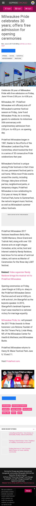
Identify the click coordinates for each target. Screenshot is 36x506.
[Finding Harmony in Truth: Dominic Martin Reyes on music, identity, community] (4, 451)
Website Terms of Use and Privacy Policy (14, 483)
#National (18, 58)
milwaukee (6, 406)
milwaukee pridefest (19, 406)
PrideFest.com (13, 361)
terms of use (8, 504)
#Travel (4, 56)
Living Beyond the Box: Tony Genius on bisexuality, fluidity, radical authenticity (21, 433)
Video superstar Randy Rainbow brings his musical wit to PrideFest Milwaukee (16, 275)
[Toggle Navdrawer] (3, 2)
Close (28, 491)
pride (20, 413)
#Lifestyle (20, 56)
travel (14, 413)
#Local (12, 56)
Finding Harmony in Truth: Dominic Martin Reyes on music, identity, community (19, 450)
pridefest (6, 409)
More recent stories (9, 429)
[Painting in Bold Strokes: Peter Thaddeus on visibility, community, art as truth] (4, 443)
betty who (6, 413)
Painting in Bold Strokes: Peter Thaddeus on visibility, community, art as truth (22, 441)
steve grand (27, 409)
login (9, 9)
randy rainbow (16, 409)
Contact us (30, 483)
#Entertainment (7, 58)
